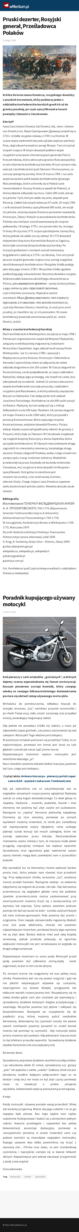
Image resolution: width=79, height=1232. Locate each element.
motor (28, 1176)
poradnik (40, 1176)
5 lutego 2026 (9, 40)
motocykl (15, 1176)
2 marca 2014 (9, 612)
